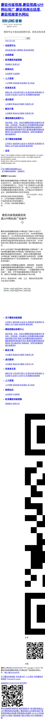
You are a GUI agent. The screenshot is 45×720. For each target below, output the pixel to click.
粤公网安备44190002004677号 (14, 668)
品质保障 (21, 146)
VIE (13, 41)
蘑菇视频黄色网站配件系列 (15, 130)
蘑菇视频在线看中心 (14, 118)
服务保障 (29, 146)
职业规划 (23, 83)
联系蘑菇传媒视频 (13, 60)
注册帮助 (19, 50)
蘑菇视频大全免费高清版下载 (32, 711)
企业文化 (23, 144)
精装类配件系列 (11, 127)
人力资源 (9, 78)
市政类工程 (29, 104)
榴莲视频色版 (13, 709)
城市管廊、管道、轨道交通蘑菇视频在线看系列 (23, 123)
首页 (7, 151)
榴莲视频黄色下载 (26, 709)
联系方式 (16, 64)
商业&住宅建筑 (18, 104)
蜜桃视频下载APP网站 (22, 715)
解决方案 (9, 109)
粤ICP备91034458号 (11, 672)
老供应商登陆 (29, 50)
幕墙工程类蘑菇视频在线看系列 (30, 127)
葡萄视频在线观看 (24, 713)
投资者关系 (10, 88)
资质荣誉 (38, 144)
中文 (7, 41)
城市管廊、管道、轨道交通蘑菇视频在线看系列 (23, 334)
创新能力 (21, 171)
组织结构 (16, 144)
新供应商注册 (10, 50)
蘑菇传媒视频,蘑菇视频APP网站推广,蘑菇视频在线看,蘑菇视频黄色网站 (22, 9)
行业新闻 (16, 74)
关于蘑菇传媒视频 (13, 139)
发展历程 (31, 144)
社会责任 (14, 95)
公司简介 (8, 144)
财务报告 (38, 92)
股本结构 (31, 92)
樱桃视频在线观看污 (12, 711)
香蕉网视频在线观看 (9, 713)
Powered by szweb (13, 679)
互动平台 (21, 95)
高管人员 (23, 92)
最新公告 (8, 92)
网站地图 (4, 709)
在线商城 (9, 55)
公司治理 (16, 92)
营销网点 (8, 64)
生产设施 (14, 146)
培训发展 (16, 83)
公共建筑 (8, 104)
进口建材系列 (16, 132)
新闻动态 (9, 69)
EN (10, 41)
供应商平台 (10, 45)
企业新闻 (8, 74)
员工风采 (31, 83)
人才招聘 (8, 83)
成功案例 (9, 99)
